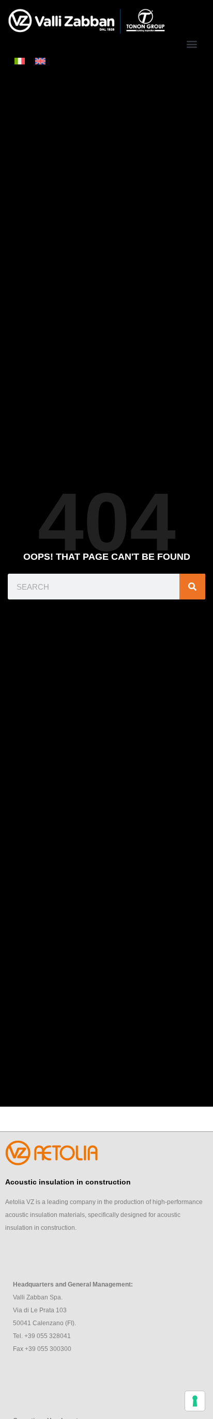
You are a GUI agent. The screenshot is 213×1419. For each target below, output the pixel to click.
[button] (191, 44)
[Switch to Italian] (19, 61)
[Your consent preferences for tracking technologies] (195, 1401)
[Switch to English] (40, 61)
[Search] (192, 586)
